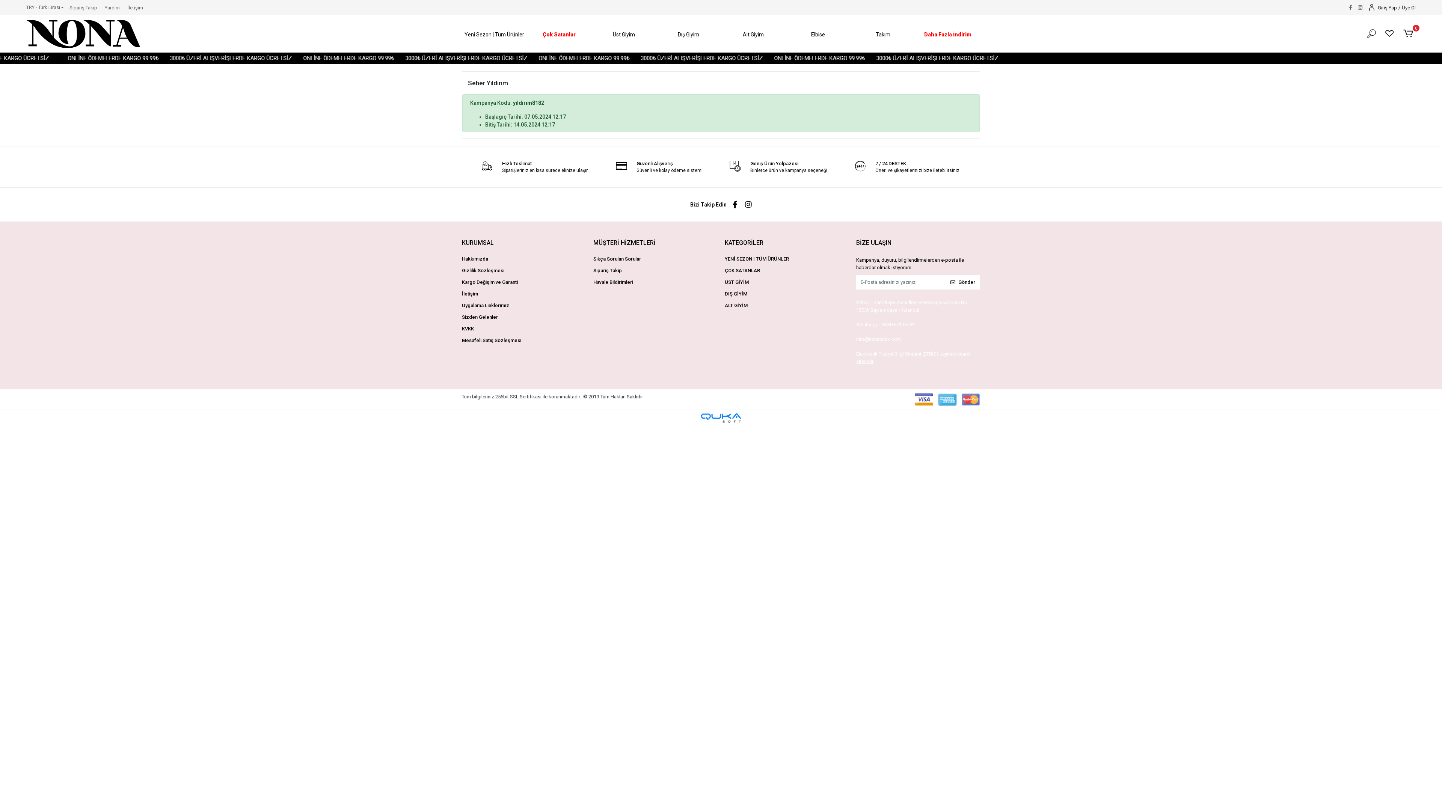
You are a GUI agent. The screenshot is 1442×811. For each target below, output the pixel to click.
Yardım (112, 8)
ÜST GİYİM (737, 282)
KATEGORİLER (744, 242)
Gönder (966, 282)
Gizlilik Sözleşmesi (483, 270)
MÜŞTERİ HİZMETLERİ (624, 242)
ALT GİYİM (736, 305)
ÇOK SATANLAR (742, 270)
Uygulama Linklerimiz (485, 305)
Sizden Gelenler (480, 317)
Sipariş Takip (83, 8)
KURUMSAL (478, 242)
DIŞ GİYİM (736, 294)
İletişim (135, 8)
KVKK (468, 329)
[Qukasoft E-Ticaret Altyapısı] (721, 418)
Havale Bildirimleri (613, 282)
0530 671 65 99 (898, 324)
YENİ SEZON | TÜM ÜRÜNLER (757, 259)
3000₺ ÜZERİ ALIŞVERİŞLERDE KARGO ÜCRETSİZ (195, 58)
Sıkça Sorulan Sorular (617, 259)
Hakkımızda (475, 259)
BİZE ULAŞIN (873, 242)
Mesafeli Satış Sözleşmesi (491, 340)
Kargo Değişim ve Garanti (490, 282)
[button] (494, 35)
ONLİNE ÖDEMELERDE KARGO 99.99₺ (77, 58)
